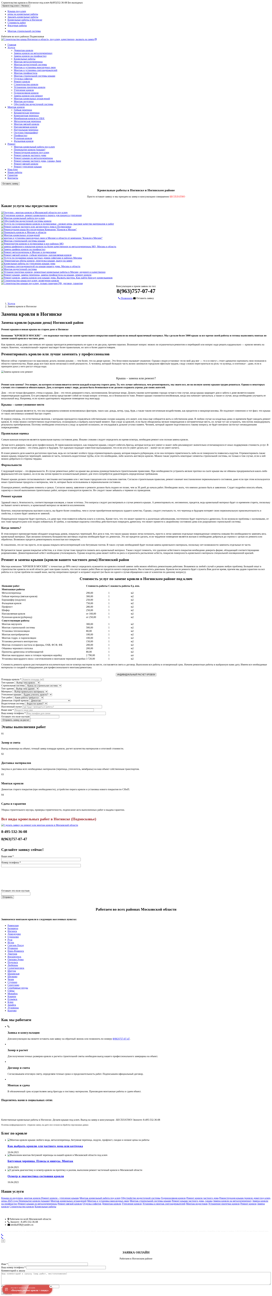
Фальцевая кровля (23, 141)
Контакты (13, 178)
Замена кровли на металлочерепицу (33, 53)
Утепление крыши (11, 694)
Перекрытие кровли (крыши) (29, 149)
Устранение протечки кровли (29, 87)
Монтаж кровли (16, 107)
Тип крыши (7, 682)
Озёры (11, 990)
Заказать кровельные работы (23, 17)
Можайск (13, 993)
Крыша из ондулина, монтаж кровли (21, 1198)
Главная (12, 44)
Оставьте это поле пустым (15, 716)
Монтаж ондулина (24, 101)
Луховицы (13, 1007)
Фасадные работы (17, 25)
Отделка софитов (23, 78)
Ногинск (12, 931)
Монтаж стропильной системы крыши (34, 76)
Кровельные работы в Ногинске (25, 19)
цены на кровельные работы (23, 14)
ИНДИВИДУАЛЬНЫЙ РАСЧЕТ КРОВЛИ (136, 674)
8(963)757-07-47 (121, 1038)
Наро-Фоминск (16, 951)
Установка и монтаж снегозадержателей (163, 1203)
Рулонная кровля (23, 138)
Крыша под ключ (17, 11)
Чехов (11, 979)
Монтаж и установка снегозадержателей (35, 70)
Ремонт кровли (22, 81)
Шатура (12, 971)
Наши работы (15, 172)
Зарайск (12, 1005)
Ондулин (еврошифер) (26, 132)
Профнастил (20, 135)
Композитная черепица (26, 115)
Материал (6, 691)
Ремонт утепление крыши (28, 166)
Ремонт (11, 144)
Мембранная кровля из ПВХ (29, 118)
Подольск (13, 962)
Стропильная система (13, 685)
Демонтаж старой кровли (14, 700)
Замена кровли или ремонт (28, 95)
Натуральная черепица (26, 129)
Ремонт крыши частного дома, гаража (192, 1201)
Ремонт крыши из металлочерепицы (33, 158)
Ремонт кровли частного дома (30, 155)
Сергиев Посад (16, 945)
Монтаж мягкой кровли (26, 124)
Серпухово (13, 985)
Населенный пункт (11, 706)
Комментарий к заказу (13, 1270)
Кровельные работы (24, 59)
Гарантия (12, 175)
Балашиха (13, 928)
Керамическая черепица (27, 112)
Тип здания (7, 688)
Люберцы (13, 965)
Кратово (12, 1010)
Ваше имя (7, 710)
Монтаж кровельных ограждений (32, 98)
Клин (10, 1002)
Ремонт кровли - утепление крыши (60, 1198)
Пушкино (13, 948)
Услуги (11, 47)
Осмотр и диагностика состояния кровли (36, 1176)
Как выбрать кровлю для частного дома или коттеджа (45, 1146)
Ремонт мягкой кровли (26, 163)
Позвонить (126, 298)
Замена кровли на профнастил (30, 56)
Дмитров (12, 954)
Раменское (13, 925)
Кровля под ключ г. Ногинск (16, 6)
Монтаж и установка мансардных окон (35, 67)
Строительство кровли (26, 84)
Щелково (12, 976)
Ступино (12, 982)
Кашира (12, 996)
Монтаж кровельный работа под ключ (34, 146)
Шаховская (13, 973)
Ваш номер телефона (13, 713)
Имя (4, 1264)
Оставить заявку (10, 183)
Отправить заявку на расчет (16, 720)
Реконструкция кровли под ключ (31, 152)
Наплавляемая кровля (25, 127)
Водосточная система (12, 703)
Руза (10, 939)
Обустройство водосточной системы (33, 104)
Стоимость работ (17, 22)
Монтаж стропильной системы (24, 31)
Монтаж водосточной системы (30, 64)
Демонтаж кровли (23, 50)
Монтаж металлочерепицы (28, 61)
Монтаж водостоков (197, 1203)
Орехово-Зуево (16, 959)
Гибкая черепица (23, 110)
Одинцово (13, 936)
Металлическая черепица (27, 121)
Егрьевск (12, 999)
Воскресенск (14, 956)
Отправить (8, 897)
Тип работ (6, 697)
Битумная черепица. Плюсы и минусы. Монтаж (40, 1161)
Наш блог (13, 169)
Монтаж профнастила (25, 73)
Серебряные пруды (18, 988)
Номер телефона (11, 862)
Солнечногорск (16, 968)
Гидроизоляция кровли (26, 93)
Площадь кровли (11, 679)
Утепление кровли (24, 90)
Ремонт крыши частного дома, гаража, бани (37, 161)
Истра (11, 942)
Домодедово (14, 934)
